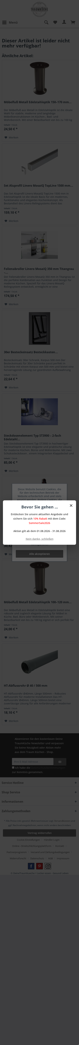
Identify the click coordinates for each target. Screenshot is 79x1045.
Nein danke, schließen (39, 538)
